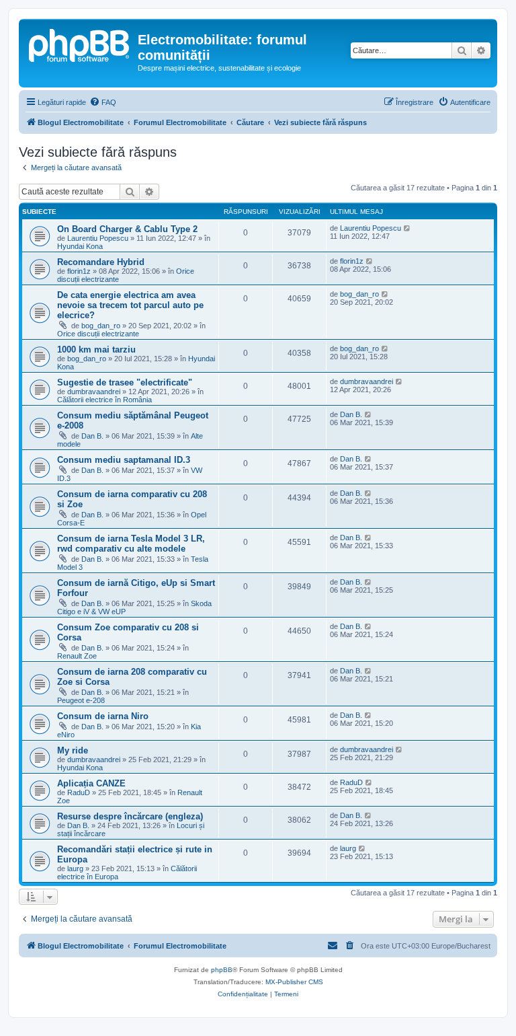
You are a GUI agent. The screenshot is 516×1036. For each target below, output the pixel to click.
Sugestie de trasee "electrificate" (124, 382)
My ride (72, 750)
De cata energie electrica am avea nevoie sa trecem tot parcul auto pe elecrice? (130, 305)
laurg (75, 868)
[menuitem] (102, 102)
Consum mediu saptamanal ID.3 (123, 460)
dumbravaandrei (93, 391)
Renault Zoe (77, 656)
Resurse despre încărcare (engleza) (130, 816)
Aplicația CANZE (91, 783)
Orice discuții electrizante (98, 334)
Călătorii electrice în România (104, 400)
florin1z (79, 271)
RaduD (78, 792)
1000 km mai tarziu (96, 349)
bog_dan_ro (100, 326)
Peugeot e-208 (81, 700)
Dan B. (92, 436)
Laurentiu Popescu (97, 238)
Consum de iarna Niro (102, 716)
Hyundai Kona (80, 246)
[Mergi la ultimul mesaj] (407, 228)
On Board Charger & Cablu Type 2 (127, 229)
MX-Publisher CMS (294, 982)
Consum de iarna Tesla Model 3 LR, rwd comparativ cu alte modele (131, 543)
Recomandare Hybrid (100, 262)
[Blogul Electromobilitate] (80, 43)
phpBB (221, 969)
